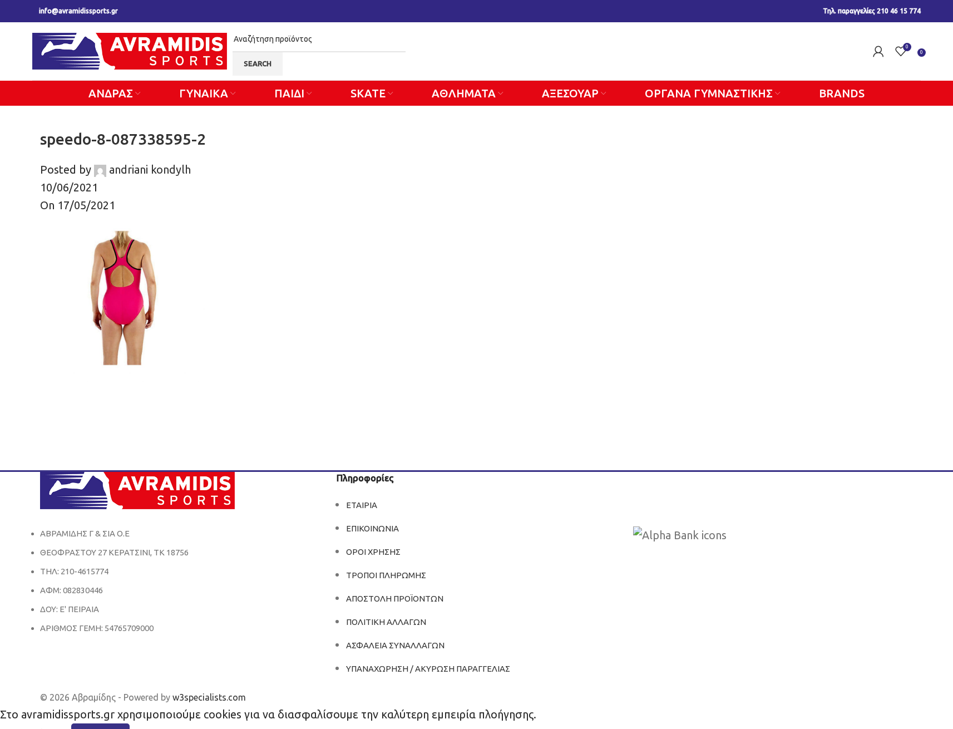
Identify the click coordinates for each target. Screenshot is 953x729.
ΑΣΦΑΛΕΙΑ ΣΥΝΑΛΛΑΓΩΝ (395, 645)
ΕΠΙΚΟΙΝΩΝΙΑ (372, 528)
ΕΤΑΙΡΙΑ (361, 505)
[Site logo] (129, 49)
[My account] (878, 51)
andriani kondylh (150, 169)
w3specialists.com (209, 697)
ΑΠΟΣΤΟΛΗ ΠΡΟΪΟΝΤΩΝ (394, 598)
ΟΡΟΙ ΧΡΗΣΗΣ (373, 551)
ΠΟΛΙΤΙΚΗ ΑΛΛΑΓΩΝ (386, 622)
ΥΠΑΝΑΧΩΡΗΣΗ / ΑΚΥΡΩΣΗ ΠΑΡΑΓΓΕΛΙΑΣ (428, 668)
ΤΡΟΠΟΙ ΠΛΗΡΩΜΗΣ (386, 575)
